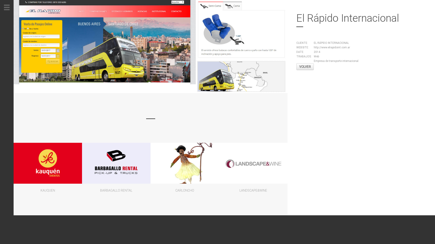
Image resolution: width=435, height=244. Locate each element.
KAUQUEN (48, 190)
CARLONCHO (184, 190)
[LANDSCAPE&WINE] (253, 163)
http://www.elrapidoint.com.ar (332, 47)
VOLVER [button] (305, 66)
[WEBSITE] (105, 42)
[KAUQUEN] (48, 163)
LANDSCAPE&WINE (253, 190)
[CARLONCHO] (185, 163)
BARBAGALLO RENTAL (116, 190)
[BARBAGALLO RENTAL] (116, 163)
